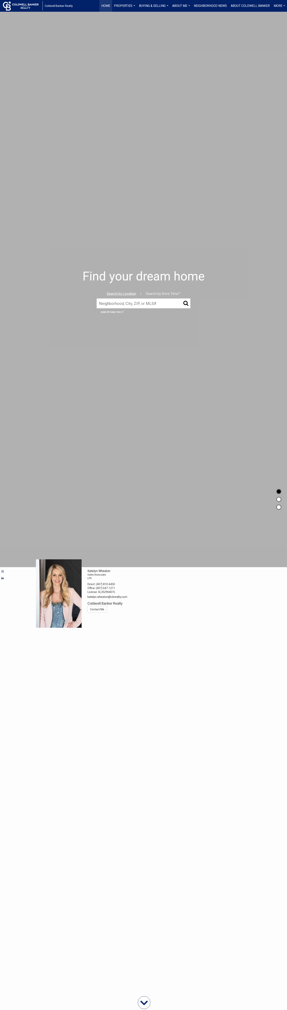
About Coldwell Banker (250, 6)
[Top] (278, 491)
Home (105, 6)
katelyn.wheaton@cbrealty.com (107, 597)
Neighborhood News (210, 6)
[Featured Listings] (278, 499)
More (280, 8)
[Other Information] (278, 507)
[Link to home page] (23, 6)
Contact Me (97, 609)
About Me (181, 8)
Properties (125, 8)
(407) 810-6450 (105, 584)
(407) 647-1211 (105, 588)
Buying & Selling (154, 8)
